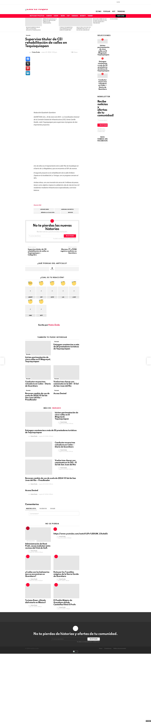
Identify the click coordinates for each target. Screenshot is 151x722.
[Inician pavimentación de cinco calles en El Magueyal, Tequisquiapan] (33, 22)
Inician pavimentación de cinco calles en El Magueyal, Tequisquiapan (33, 29)
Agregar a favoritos (67, 209)
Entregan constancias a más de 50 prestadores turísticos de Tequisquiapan (66, 347)
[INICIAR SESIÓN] (125, 2)
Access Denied (114, 19)
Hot (113, 11)
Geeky (56, 16)
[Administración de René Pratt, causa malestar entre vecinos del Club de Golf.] (38, 534)
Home (100, 648)
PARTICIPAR (120, 16)
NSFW (63, 16)
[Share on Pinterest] (28, 68)
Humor (49, 16)
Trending (121, 11)
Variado (75, 16)
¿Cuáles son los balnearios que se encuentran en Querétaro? (37, 574)
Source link (37, 205)
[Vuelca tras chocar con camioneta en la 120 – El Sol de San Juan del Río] (84, 22)
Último (98, 11)
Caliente (55, 529)
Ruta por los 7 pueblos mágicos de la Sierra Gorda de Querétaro (66, 574)
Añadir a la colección (47, 212)
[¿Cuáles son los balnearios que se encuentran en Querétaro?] (38, 563)
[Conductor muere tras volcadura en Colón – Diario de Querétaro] (67, 22)
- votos (67, 269)
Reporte (70, 212)
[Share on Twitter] (28, 63)
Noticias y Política (37, 16)
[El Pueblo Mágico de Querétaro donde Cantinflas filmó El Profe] (66, 591)
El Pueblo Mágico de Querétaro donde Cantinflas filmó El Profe (64, 602)
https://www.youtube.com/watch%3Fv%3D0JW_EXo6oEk (80, 534)
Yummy (90, 16)
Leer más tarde (44, 209)
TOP (68, 16)
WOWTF (83, 16)
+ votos (37, 269)
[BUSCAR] (112, 16)
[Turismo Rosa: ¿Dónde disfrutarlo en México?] (38, 591)
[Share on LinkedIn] (28, 73)
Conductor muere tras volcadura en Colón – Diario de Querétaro (66, 29)
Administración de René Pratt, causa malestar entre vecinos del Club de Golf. (37, 546)
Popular (106, 11)
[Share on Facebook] (28, 59)
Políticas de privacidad (119, 648)
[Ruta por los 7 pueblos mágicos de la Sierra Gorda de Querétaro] (66, 563)
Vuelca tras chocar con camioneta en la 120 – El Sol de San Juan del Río (83, 29)
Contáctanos (107, 648)
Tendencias (28, 528)
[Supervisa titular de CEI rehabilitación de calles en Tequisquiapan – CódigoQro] (2, 361)
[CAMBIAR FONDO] (122, 2)
